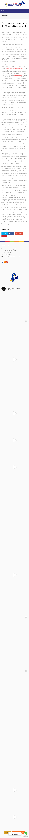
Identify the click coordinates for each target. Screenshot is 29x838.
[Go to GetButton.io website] (25, 836)
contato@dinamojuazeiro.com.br (12, 256)
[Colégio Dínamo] (11, 4)
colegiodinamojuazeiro (14, 294)
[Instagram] (26, 317)
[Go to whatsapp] (25, 833)
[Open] (14, 306)
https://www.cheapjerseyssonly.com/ (14, 68)
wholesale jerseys (18, 75)
